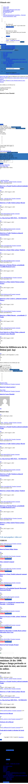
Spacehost (21, 737)
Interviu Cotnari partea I (7, 387)
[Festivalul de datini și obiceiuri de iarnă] (10, 727)
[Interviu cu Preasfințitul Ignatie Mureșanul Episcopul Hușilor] (10, 582)
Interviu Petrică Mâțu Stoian (9, 549)
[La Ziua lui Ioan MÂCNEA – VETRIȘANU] (10, 213)
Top (1, 739)
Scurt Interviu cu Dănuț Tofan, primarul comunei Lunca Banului (12, 333)
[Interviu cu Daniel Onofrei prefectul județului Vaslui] (11, 181)
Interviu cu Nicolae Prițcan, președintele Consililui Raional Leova (12, 265)
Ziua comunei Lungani (7, 562)
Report (1, 163)
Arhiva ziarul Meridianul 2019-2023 (11, 9)
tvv (0, 190)
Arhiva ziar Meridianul (8, 63)
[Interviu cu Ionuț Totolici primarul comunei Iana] (10, 568)
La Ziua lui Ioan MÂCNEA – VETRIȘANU (13, 218)
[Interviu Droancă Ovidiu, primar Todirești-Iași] (10, 611)
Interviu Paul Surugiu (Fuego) (9, 645)
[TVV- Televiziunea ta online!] (7, 47)
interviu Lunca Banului (7, 394)
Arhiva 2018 (6, 7)
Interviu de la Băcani (6, 713)
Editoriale (5, 55)
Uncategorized (8, 546)
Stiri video (5, 54)
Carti (4, 13)
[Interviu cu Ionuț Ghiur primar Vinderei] (10, 245)
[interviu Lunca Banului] (10, 391)
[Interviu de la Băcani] (10, 710)
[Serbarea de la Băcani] (10, 719)
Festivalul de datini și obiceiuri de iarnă (12, 730)
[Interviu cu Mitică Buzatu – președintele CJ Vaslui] (10, 311)
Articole (5, 56)
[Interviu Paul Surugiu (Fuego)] (10, 639)
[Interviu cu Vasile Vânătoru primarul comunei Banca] (10, 229)
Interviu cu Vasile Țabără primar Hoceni (12, 203)
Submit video (3, 44)
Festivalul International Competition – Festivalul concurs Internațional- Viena (14, 15)
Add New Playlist (4, 180)
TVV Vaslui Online (7, 52)
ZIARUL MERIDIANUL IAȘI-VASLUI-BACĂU (15, 62)
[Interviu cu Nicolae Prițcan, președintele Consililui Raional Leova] (10, 260)
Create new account (15, 40)
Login (7, 40)
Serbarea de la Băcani (6, 722)
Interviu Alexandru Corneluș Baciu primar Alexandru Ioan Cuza (13, 631)
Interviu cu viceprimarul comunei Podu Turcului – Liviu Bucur (12, 603)
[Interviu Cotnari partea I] (10, 384)
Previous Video (3, 382)
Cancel (1, 124)
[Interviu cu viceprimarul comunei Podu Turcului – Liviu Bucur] (9, 596)
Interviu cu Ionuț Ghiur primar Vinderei (12, 250)
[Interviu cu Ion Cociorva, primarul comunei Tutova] (10, 294)
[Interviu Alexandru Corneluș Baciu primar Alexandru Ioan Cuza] (10, 625)
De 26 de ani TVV (7, 12)
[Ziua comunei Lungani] (10, 556)
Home (1, 76)
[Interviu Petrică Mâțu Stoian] (10, 543)
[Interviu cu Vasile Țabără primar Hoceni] (10, 198)
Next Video (2, 390)
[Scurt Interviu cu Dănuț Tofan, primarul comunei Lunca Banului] (10, 328)
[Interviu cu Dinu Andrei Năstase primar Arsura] (11, 277)
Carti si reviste (6, 58)
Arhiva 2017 (6, 8)
